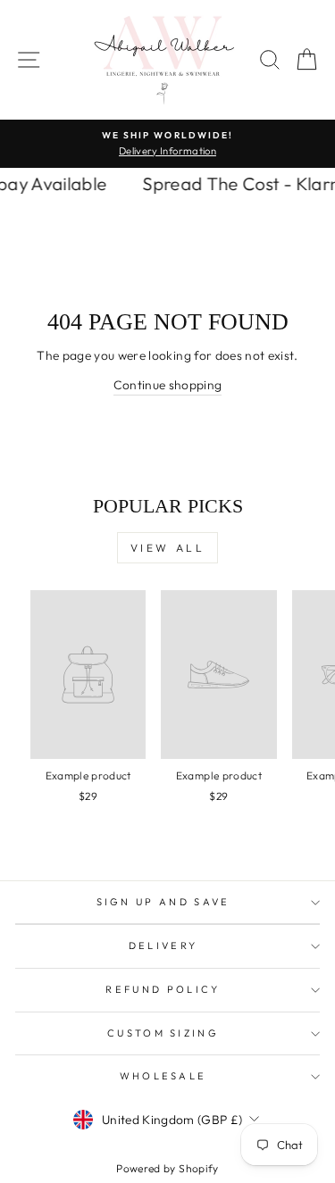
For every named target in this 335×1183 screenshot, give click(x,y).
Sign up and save (163, 902)
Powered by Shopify (167, 1168)
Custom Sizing (163, 1033)
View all (167, 547)
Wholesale (163, 1076)
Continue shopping (167, 385)
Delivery (163, 945)
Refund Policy (162, 989)
